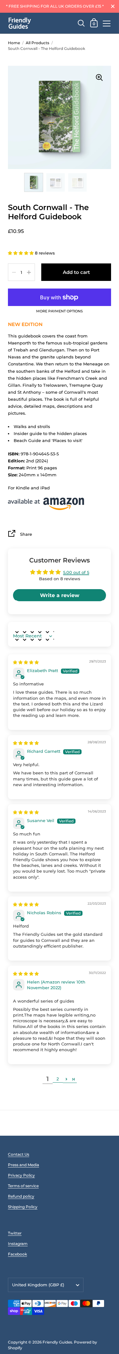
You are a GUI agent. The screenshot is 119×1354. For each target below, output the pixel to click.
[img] (26, 662)
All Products (37, 42)
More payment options (59, 311)
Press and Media (23, 1164)
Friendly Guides (57, 1342)
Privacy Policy (21, 1175)
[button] (21, 252)
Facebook (17, 1254)
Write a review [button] (59, 595)
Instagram (18, 1243)
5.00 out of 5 (76, 572)
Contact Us (18, 1154)
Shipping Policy (22, 1206)
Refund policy (21, 1196)
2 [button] (57, 1078)
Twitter (15, 1233)
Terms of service (23, 1185)
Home (14, 42)
